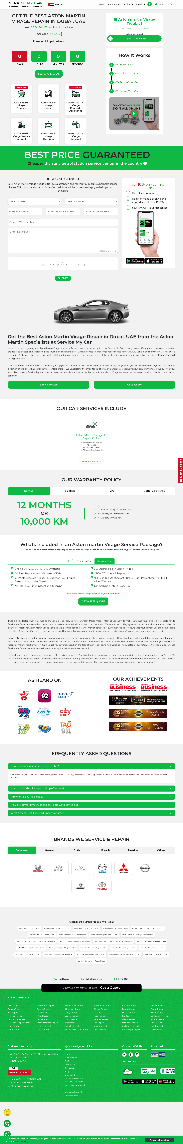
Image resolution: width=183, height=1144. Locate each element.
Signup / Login (165, 4)
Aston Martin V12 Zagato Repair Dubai (124, 954)
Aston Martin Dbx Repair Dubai (27, 954)
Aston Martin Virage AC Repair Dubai (91, 436)
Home (101, 4)
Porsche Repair (72, 1026)
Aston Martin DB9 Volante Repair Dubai (147, 928)
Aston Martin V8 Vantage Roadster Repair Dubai (113, 941)
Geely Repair (71, 1012)
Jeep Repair (99, 1016)
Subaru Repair (14, 1030)
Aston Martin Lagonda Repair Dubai (58, 954)
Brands (140, 4)
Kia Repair (127, 1016)
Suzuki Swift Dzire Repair (76, 1030)
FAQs (67, 1061)
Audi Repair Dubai (102, 1006)
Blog (67, 1071)
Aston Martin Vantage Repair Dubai (91, 961)
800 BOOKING (19, 1072)
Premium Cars (84, 561)
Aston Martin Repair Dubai (29, 928)
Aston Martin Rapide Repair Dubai (104, 935)
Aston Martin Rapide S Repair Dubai (91, 954)
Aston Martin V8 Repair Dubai (155, 954)
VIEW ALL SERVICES (91, 461)
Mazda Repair (128, 1019)
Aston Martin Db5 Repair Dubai (123, 948)
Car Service (38, 775)
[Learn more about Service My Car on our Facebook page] (131, 1054)
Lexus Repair (42, 1019)
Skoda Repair (157, 1026)
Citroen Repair (100, 1009)
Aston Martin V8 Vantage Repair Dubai (75, 941)
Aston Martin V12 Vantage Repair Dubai (137, 935)
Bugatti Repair (14, 1009)
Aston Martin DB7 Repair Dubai (86, 928)
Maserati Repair (101, 1019)
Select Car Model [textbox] (76, 201)
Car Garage (70, 1068)
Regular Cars (104, 561)
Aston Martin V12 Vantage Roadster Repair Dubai (36, 941)
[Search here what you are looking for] (149, 4)
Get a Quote (134, 384)
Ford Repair (41, 1012)
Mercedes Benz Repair (47, 1023)
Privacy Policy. (21, 1141)
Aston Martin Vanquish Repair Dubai (151, 941)
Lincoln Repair (71, 1019)
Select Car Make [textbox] (18, 201)
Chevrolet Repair (73, 1009)
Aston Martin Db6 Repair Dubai (152, 948)
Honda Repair (128, 1012)
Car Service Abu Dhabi (75, 1085)
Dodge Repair (129, 1009)
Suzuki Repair (42, 1030)
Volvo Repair (157, 1030)
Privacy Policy (71, 1096)
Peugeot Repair (43, 1026)
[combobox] (34, 201)
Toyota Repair (100, 1030)
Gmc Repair (99, 1012)
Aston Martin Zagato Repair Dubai (30, 948)
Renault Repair (100, 1026)
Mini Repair (99, 1023)
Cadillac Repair (43, 1009)
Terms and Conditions (75, 1092)
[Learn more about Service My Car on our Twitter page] (124, 1054)
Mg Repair (69, 1023)
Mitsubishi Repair (130, 1023)
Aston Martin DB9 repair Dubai (115, 928)
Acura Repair (14, 1006)
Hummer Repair (158, 1012)
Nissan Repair (157, 1023)
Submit (63, 278)
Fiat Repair (13, 1012)
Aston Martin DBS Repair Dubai (41, 935)
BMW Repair (156, 1006)
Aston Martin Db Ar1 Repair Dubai (93, 948)
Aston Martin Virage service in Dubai (66, 655)
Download (70, 1075)
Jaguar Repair (71, 1016)
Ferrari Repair (157, 1009)
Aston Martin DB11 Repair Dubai (56, 928)
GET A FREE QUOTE (93, 601)
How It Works (113, 4)
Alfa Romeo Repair (45, 1006)
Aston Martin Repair (74, 1006)
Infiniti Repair (42, 1016)
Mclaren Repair (158, 1019)
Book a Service (49, 384)
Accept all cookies (159, 1140)
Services (127, 4)
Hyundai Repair (15, 1016)
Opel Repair (13, 1026)
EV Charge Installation (75, 1078)
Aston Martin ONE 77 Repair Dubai (72, 935)
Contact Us (70, 1064)
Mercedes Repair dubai (19, 1023)
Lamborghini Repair (160, 1016)
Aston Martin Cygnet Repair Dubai (62, 948)
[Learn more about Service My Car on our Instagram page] (137, 1054)
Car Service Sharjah (74, 1082)
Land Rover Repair (16, 1019)
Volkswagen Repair (131, 1030)
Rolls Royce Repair (131, 1026)
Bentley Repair (129, 1006)
